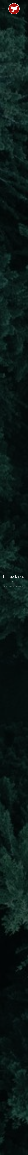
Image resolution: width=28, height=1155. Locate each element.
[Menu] (3, 8)
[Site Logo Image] (14, 8)
